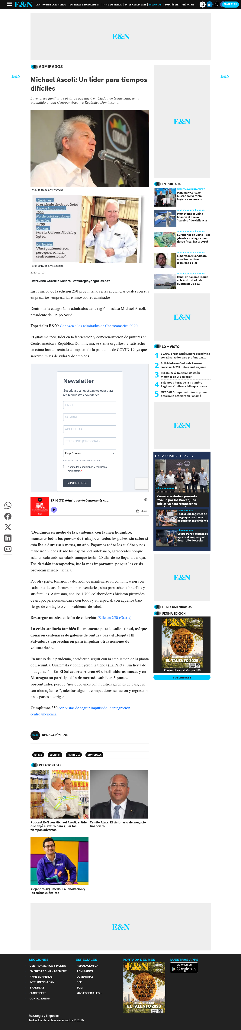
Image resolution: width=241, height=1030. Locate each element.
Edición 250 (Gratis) (114, 617)
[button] (8, 505)
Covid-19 (55, 755)
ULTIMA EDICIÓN (174, 613)
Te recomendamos (177, 607)
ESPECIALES (86, 960)
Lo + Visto (171, 346)
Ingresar (230, 4)
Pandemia (74, 755)
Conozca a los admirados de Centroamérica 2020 (99, 325)
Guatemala (94, 755)
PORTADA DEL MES (139, 960)
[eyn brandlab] (174, 456)
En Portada (171, 184)
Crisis (38, 755)
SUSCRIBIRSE (182, 677)
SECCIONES (39, 960)
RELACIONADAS (50, 765)
